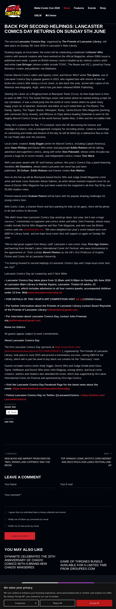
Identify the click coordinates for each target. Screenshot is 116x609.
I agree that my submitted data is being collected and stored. (37, 512)
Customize (20, 603)
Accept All (94, 603)
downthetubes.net (33, 229)
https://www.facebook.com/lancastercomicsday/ (41, 388)
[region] (58, 596)
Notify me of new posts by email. (23, 526)
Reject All (57, 603)
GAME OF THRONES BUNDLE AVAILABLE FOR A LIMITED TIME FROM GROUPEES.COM (83, 565)
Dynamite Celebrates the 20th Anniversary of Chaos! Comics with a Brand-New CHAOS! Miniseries (30, 562)
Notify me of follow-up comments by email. (28, 519)
